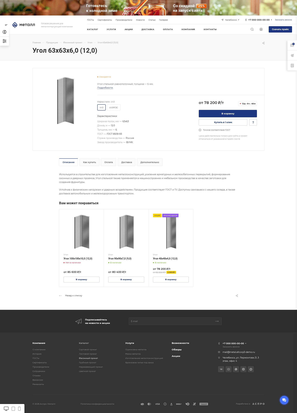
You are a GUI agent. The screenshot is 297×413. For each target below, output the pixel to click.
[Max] (251, 369)
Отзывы (36, 375)
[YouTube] (229, 369)
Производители (40, 367)
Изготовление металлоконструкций (144, 358)
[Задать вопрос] (253, 122)
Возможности (180, 343)
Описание (69, 162)
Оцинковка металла (135, 349)
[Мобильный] (19, 408)
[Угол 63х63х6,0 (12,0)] (65, 101)
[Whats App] (236, 369)
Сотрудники (38, 371)
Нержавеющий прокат (91, 367)
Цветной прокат (87, 371)
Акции (176, 356)
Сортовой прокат (88, 349)
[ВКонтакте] (221, 369)
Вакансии (37, 380)
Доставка (126, 162)
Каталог (84, 343)
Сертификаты (39, 362)
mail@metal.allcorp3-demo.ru (239, 352)
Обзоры (177, 349)
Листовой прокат (88, 354)
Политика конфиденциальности (97, 404)
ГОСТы (35, 358)
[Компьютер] (6, 408)
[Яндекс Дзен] (243, 369)
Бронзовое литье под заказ (139, 362)
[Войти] (261, 29)
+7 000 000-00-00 (259, 19)
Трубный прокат (87, 362)
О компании (38, 349)
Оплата (108, 162)
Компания (38, 343)
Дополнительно (149, 162)
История (36, 354)
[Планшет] (13, 408)
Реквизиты (38, 384)
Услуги (129, 343)
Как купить (89, 162)
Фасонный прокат (88, 358)
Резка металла (133, 354)
